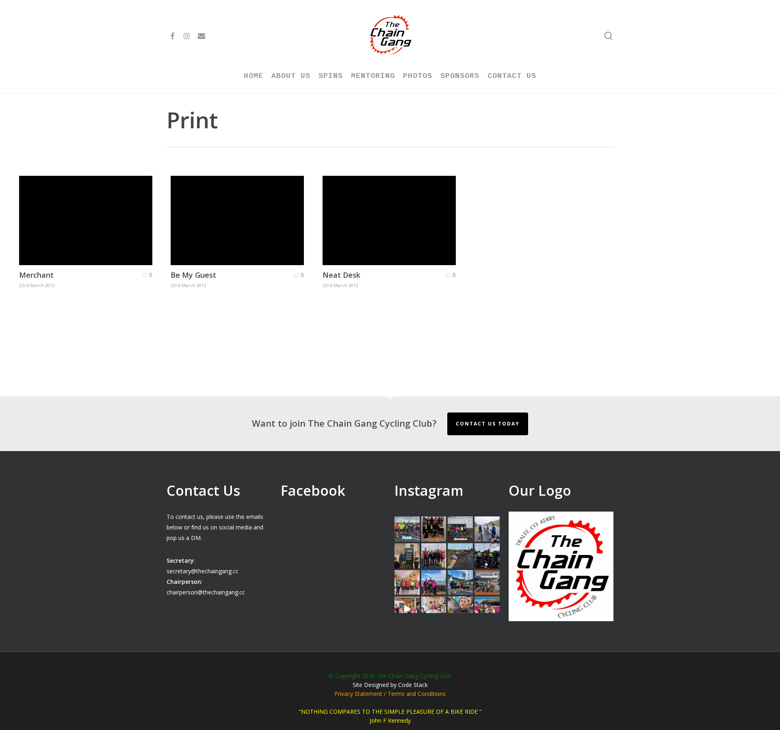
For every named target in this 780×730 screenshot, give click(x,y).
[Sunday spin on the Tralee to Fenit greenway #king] (433, 582)
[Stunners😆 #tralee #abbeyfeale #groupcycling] (433, 529)
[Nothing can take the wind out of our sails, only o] (460, 529)
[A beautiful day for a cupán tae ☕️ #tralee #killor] (487, 582)
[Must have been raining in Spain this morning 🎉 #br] (460, 555)
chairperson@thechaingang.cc (206, 592)
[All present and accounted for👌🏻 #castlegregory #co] (433, 555)
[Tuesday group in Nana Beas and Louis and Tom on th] (433, 609)
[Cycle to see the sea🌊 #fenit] (407, 529)
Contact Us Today (488, 423)
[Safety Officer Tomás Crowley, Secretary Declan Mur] (407, 555)
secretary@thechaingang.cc (202, 571)
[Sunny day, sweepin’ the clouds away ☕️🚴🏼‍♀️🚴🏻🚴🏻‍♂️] (460, 582)
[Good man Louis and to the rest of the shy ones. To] (487, 529)
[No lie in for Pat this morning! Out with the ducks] (460, 609)
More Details (87, 214)
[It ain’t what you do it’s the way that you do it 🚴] (487, 609)
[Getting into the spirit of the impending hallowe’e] (407, 609)
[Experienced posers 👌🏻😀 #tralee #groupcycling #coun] (407, 582)
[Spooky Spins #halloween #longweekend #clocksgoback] (487, 555)
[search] (608, 36)
